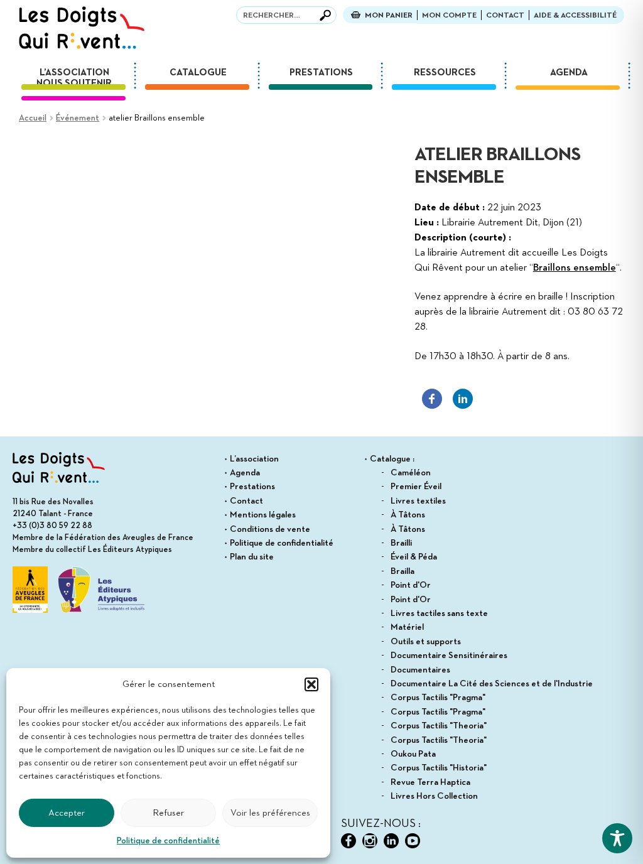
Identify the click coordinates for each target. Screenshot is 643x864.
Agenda (569, 72)
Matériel (407, 627)
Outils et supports (426, 641)
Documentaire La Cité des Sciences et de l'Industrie (492, 683)
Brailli (401, 543)
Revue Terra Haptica (430, 782)
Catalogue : (392, 459)
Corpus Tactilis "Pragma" (438, 697)
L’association (74, 72)
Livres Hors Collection (434, 796)
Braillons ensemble (574, 268)
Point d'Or (411, 585)
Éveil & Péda (414, 557)
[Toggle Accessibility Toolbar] (617, 838)
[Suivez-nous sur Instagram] (369, 840)
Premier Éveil (416, 486)
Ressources (445, 72)
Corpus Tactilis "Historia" (439, 768)
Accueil (32, 118)
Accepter (66, 813)
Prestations (321, 72)
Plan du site (252, 557)
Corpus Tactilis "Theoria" (439, 725)
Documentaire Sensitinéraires (449, 655)
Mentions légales (263, 514)
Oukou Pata (413, 754)
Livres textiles (418, 501)
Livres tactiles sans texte (439, 613)
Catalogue (198, 72)
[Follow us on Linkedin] (391, 840)
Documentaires (420, 670)
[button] (311, 684)
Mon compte (449, 15)
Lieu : (426, 223)
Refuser (168, 813)
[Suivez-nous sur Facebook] (348, 840)
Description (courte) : (462, 238)
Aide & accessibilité (575, 15)
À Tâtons (408, 514)
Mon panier (389, 15)
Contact (505, 15)
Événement (77, 118)
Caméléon (411, 472)
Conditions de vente (270, 529)
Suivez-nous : (381, 823)
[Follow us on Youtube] (412, 840)
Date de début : (449, 208)
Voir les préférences (270, 813)
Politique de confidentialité (168, 840)
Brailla (402, 571)
